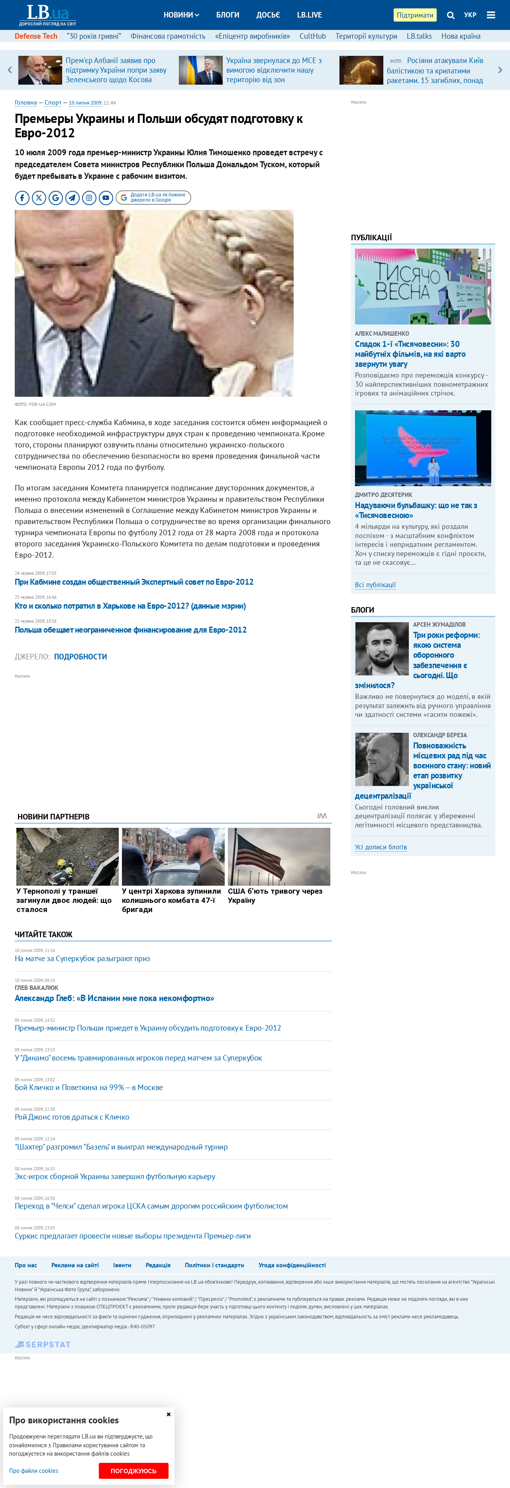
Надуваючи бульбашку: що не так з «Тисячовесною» (416, 510)
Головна (26, 102)
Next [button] (500, 70)
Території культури (366, 36)
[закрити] (169, 1414)
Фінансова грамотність (168, 36)
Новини (178, 15)
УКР (470, 14)
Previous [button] (10, 70)
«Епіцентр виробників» (252, 36)
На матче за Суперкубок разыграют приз (82, 958)
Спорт (53, 102)
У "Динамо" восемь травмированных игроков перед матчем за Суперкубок (138, 1058)
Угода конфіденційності (292, 1265)
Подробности (80, 656)
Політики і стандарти (214, 1265)
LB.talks (419, 36)
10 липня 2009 (85, 102)
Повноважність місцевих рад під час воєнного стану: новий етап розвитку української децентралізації (423, 770)
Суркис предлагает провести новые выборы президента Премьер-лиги (133, 1236)
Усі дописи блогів (381, 847)
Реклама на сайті (75, 1265)
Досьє (268, 15)
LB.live (309, 15)
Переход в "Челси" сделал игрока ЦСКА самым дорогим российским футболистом (151, 1206)
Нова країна (461, 36)
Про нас (26, 1265)
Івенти (122, 1265)
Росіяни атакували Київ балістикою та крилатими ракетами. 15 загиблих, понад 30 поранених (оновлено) (435, 75)
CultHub (313, 36)
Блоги (227, 15)
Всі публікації (375, 584)
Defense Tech (36, 36)
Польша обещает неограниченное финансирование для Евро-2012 (131, 629)
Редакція (158, 1265)
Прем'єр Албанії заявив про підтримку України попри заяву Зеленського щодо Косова (116, 69)
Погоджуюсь (134, 1471)
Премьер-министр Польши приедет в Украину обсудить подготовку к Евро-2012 (148, 1028)
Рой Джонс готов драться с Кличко (72, 1117)
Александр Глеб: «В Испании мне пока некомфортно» (114, 997)
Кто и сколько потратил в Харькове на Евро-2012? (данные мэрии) (130, 605)
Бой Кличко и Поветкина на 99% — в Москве (89, 1087)
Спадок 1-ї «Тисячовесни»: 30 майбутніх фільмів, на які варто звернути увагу (410, 353)
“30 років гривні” (94, 36)
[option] (95, 70)
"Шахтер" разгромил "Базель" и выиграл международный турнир (121, 1147)
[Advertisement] (173, 737)
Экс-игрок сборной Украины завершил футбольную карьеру (115, 1176)
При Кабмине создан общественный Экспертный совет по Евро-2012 (134, 581)
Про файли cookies (33, 1470)
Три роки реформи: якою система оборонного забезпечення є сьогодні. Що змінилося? (417, 660)
